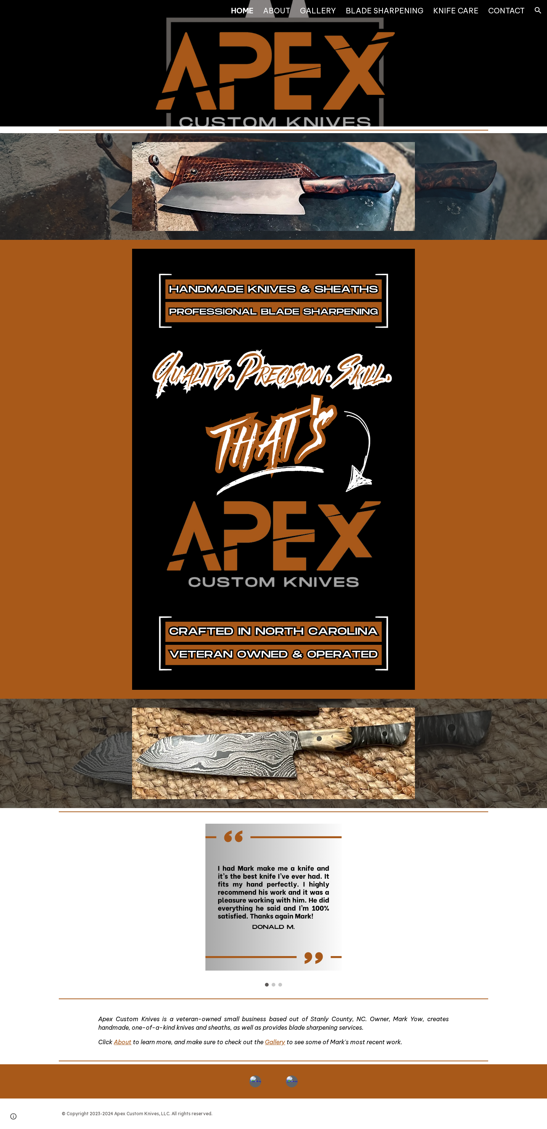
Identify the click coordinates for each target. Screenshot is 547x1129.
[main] (273, 1030)
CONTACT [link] (506, 10)
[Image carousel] (273, 905)
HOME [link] (242, 10)
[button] (538, 10)
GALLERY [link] (318, 10)
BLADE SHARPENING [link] (384, 10)
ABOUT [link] (276, 10)
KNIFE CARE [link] (456, 10)
